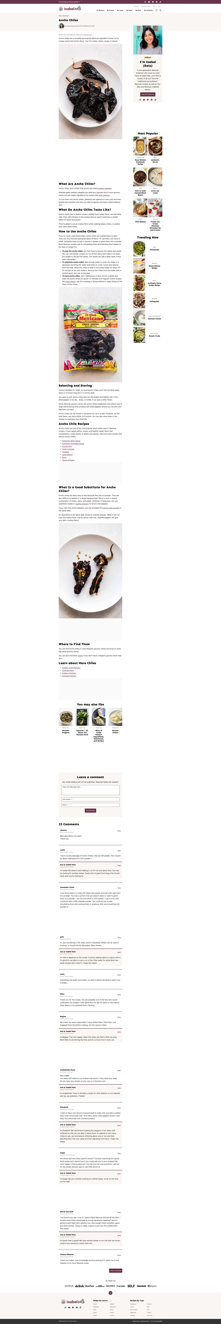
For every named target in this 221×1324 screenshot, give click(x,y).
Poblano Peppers (69, 673)
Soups (95, 1312)
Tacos (132, 1307)
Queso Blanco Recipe (154, 267)
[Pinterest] (156, 2)
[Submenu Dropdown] (114, 10)
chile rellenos (104, 195)
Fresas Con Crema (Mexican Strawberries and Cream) (155, 226)
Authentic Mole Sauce (71, 441)
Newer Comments (115, 1270)
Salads (112, 1312)
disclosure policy (88, 34)
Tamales (65, 452)
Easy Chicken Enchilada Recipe (140, 162)
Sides (94, 1309)
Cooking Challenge (145, 6)
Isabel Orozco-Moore (73, 26)
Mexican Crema (154, 319)
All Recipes (100, 10)
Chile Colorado (68, 449)
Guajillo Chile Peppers (71, 668)
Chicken (149, 1304)
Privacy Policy (135, 1321)
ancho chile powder (111, 508)
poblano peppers (105, 188)
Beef (148, 1307)
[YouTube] (149, 2)
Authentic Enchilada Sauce (73, 444)
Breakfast (96, 1307)
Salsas (95, 1315)
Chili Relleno (140, 222)
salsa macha (70, 281)
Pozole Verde (154, 336)
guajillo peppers (82, 504)
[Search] (160, 10)
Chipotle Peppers (69, 676)
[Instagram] (145, 2)
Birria (64, 457)
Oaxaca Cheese (115, 731)
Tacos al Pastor (68, 460)
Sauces (112, 1315)
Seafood (132, 1315)
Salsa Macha (67, 455)
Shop (154, 6)
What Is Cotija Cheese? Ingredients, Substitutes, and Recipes (98, 735)
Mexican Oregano (65, 731)
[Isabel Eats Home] (70, 8)
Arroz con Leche (155, 192)
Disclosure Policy (145, 1321)
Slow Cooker (133, 1309)
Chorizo (149, 1312)
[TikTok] (160, 2)
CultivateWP (159, 1321)
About (159, 6)
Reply (119, 831)
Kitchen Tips (66, 15)
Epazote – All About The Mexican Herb (82, 732)
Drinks (112, 1309)
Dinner (95, 1304)
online (80, 656)
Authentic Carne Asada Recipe (154, 284)
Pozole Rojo (67, 446)
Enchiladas (133, 1304)
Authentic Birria (155, 161)
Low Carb (149, 1315)
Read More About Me (148, 94)
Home (60, 15)
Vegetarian (133, 1312)
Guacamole (154, 250)
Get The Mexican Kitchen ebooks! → (69, 2)
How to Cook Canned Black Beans (140, 193)
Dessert (112, 1304)
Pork (148, 1309)
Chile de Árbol (68, 670)
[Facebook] (153, 2)
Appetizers (113, 1307)
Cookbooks (136, 6)
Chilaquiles (154, 301)
